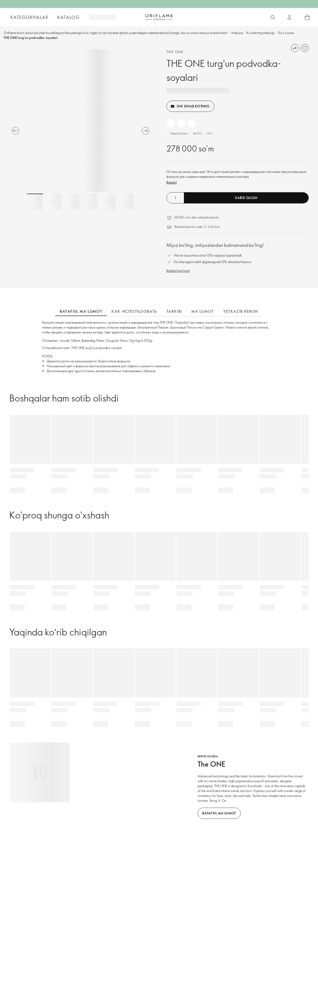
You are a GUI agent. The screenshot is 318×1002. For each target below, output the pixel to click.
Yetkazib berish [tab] (240, 311)
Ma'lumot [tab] (202, 311)
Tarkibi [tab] (174, 311)
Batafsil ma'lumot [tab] (81, 311)
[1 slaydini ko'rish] (35, 202)
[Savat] (307, 17)
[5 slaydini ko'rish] (108, 202)
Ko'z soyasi (286, 33)
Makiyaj (237, 33)
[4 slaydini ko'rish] (89, 202)
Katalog (69, 17)
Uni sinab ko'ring (193, 106)
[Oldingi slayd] (15, 130)
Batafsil (171, 182)
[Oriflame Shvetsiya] (159, 17)
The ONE (175, 52)
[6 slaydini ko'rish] (126, 202)
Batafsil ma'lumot (178, 270)
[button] (170, 123)
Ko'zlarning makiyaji (260, 33)
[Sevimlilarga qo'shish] (305, 48)
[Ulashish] (295, 48)
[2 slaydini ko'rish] (53, 202)
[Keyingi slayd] (145, 130)
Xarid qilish (246, 198)
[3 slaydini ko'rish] (71, 202)
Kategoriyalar (29, 17)
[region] (80, 120)
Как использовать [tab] (134, 311)
